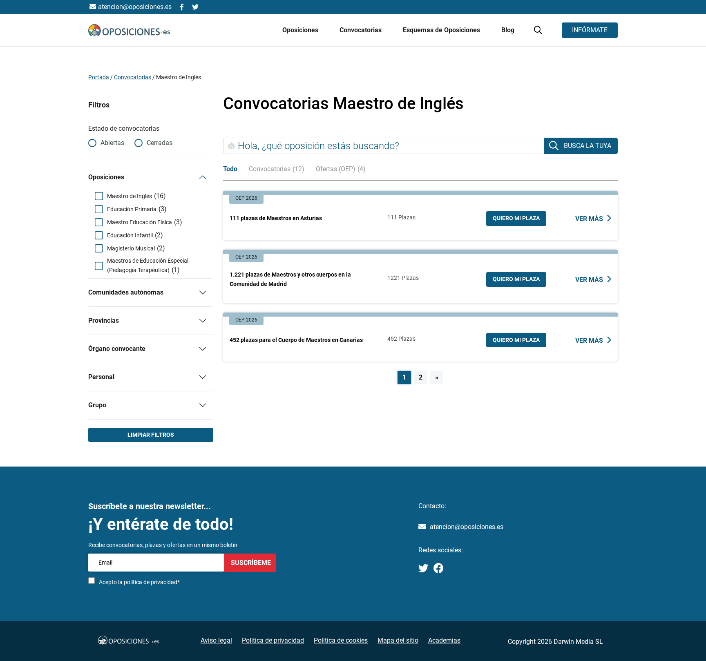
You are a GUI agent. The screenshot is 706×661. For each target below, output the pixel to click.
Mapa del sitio (398, 640)
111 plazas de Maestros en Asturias (276, 218)
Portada (98, 77)
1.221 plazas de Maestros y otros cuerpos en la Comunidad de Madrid (290, 279)
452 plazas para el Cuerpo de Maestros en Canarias (296, 340)
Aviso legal (216, 640)
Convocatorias (132, 77)
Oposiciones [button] (301, 30)
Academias (444, 640)
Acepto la (139, 582)
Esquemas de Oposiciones (442, 30)
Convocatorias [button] (361, 30)
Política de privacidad (273, 640)
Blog (507, 30)
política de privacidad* (152, 582)
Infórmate (590, 30)
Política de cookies (341, 640)
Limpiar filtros (150, 434)
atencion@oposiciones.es (466, 527)
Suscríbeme (250, 563)
